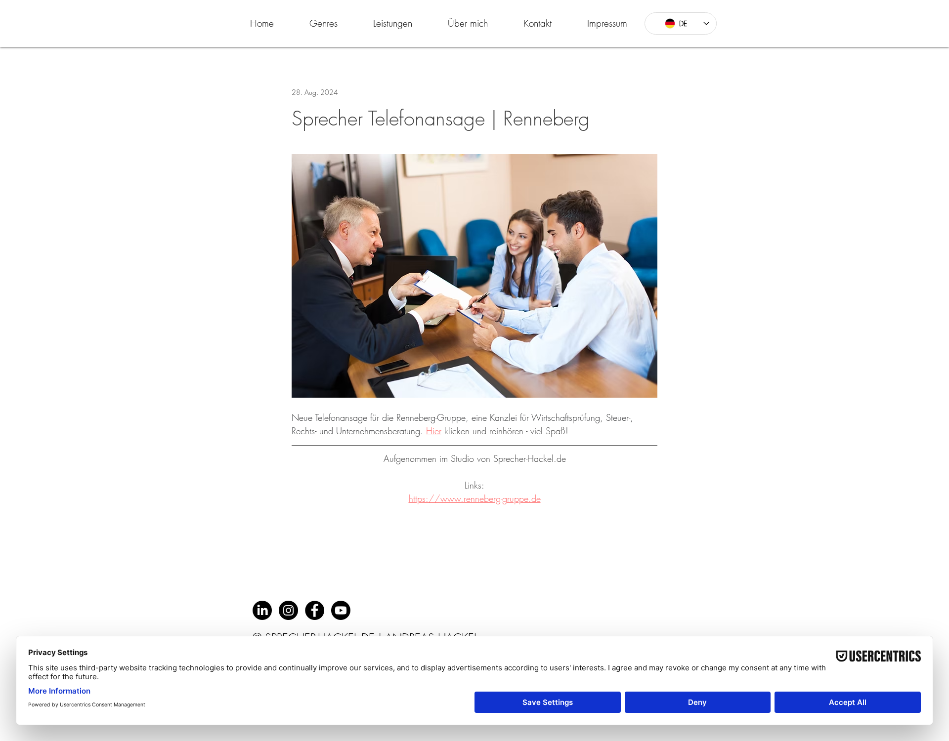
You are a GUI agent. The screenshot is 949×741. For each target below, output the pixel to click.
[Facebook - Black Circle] (314, 610)
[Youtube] (340, 610)
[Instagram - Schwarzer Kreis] (288, 610)
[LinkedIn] (262, 610)
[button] (323, 23)
